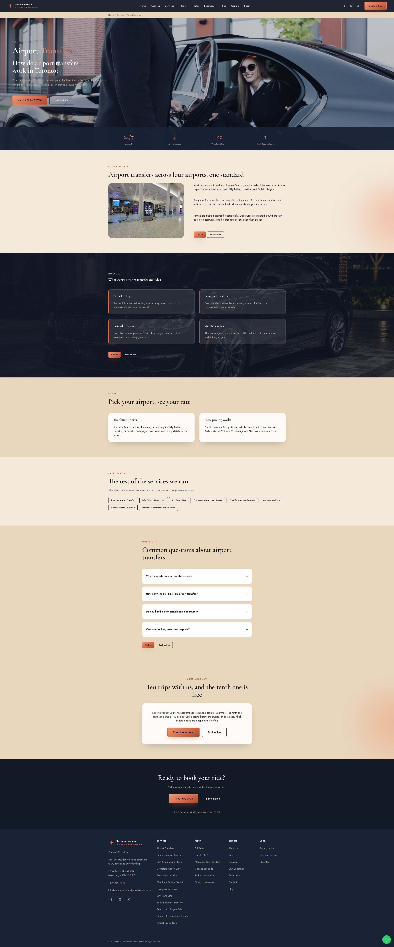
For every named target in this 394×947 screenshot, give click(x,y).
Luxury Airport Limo (270, 500)
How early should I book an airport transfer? (172, 594)
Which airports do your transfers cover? (169, 576)
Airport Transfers (165, 848)
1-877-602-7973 (183, 798)
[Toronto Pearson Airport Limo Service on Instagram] (351, 5)
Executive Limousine (167, 875)
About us (155, 6)
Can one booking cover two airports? (168, 629)
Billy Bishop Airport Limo (153, 500)
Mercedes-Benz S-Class (207, 862)
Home (143, 6)
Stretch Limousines (204, 882)
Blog (223, 6)
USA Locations (236, 868)
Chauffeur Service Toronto (241, 500)
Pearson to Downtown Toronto (173, 916)
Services (169, 6)
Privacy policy (267, 848)
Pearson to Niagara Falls (169, 909)
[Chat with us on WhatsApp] (386, 939)
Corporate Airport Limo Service (207, 500)
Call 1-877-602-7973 (30, 100)
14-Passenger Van (204, 875)
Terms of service (268, 855)
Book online (375, 6)
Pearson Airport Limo (119, 852)
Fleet (183, 6)
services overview (154, 490)
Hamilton (117, 431)
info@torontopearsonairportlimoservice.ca (129, 890)
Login (247, 6)
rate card (271, 427)
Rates (196, 6)
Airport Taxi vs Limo (167, 923)
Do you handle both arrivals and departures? (172, 611)
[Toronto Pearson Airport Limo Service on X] (358, 5)
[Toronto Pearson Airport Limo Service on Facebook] (344, 5)
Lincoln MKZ (201, 855)
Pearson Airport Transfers (137, 427)
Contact (235, 6)
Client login (265, 862)
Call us (199, 234)
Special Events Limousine (123, 507)
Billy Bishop (175, 427)
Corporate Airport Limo (169, 868)
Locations (209, 6)
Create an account (183, 732)
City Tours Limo (179, 500)
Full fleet (199, 848)
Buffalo (130, 431)
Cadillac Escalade (204, 868)
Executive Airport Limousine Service (158, 507)
